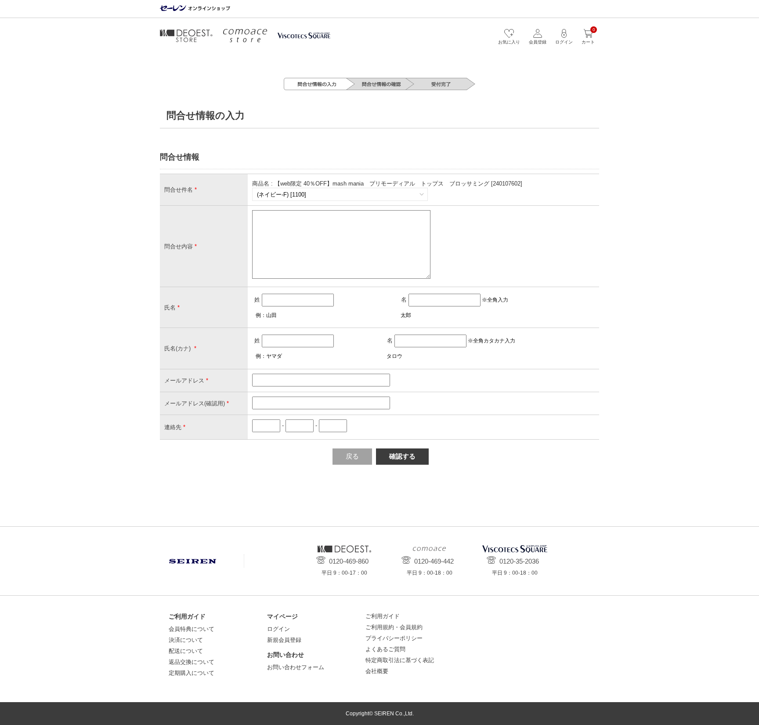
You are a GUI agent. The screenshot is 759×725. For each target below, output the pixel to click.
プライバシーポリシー (394, 638)
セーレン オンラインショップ (195, 8)
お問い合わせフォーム (295, 667)
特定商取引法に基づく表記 (399, 660)
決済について (186, 640)
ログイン (278, 629)
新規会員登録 (284, 640)
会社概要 (376, 671)
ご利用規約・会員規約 (394, 627)
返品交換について (191, 662)
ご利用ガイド (382, 616)
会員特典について (191, 629)
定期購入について (191, 673)
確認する (402, 456)
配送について (186, 651)
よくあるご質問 (385, 649)
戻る (352, 456)
